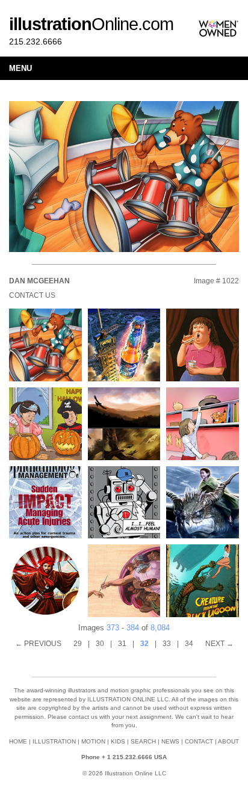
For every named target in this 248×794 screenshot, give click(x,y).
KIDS (118, 741)
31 (122, 643)
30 (100, 643)
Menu (20, 68)
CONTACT (199, 741)
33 (167, 643)
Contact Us (32, 295)
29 (77, 643)
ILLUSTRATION (54, 741)
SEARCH (143, 741)
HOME (18, 741)
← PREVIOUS (38, 643)
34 (189, 643)
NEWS (170, 741)
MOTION (93, 741)
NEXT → (219, 643)
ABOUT (228, 741)
